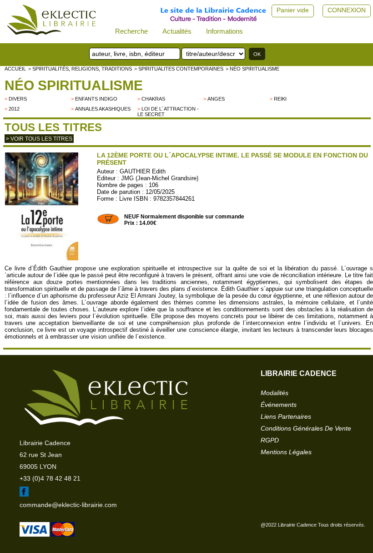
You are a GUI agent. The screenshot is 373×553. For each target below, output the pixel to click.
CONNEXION (347, 10)
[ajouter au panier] (108, 222)
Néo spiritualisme (74, 85)
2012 (14, 109)
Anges (216, 98)
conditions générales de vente (306, 428)
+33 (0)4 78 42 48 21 (50, 478)
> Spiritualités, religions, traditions (80, 68)
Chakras (153, 98)
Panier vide (293, 10)
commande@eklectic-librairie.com (68, 504)
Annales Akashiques (103, 109)
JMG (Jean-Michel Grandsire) (159, 178)
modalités (274, 392)
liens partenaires (286, 416)
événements (279, 404)
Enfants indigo (96, 98)
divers (18, 98)
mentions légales (286, 452)
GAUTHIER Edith (143, 171)
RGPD (270, 440)
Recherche (131, 31)
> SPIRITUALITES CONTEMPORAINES (178, 68)
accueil (15, 68)
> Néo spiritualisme (252, 68)
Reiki (280, 98)
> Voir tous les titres (39, 139)
